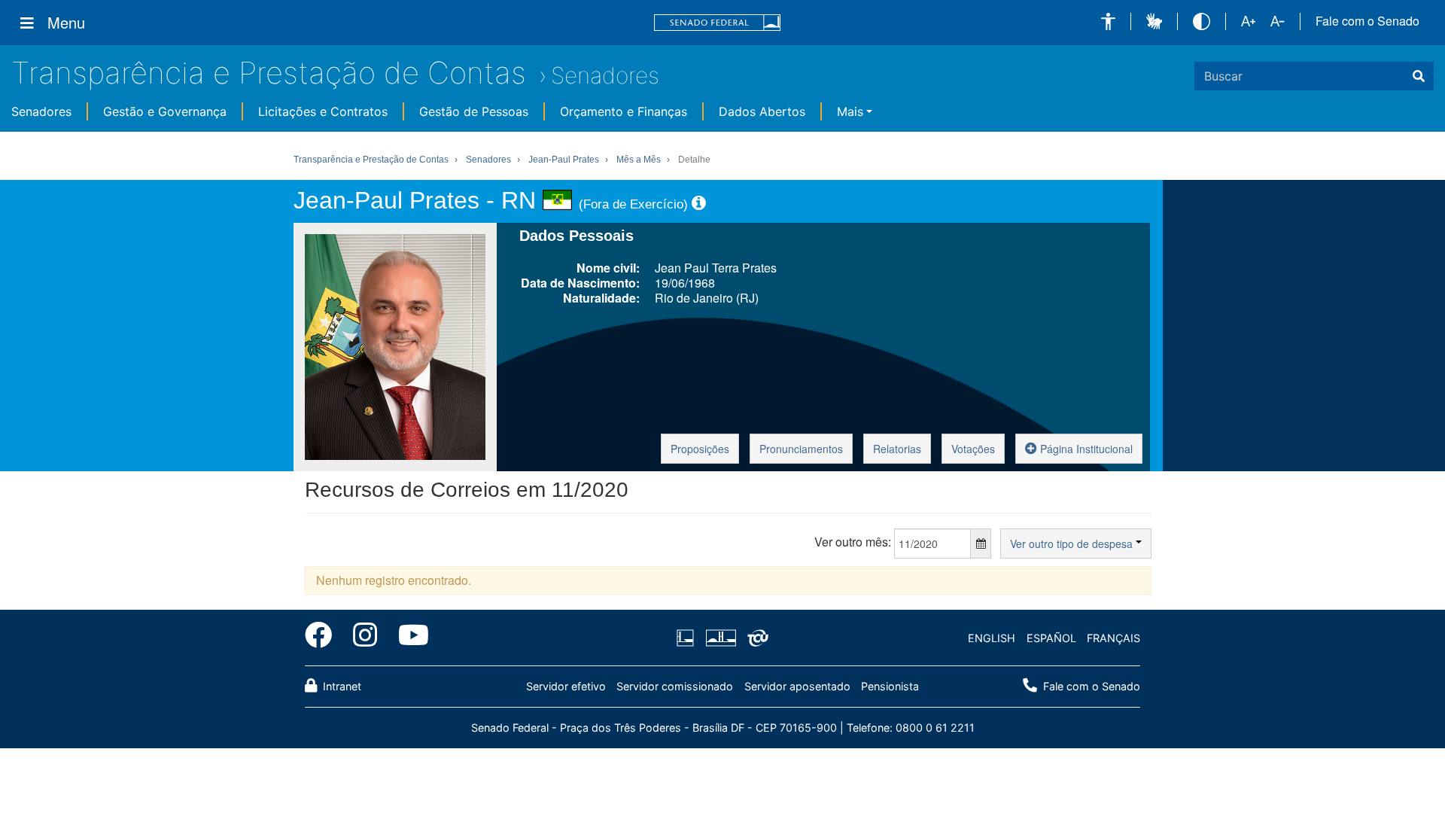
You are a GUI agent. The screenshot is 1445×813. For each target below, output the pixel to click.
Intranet (340, 686)
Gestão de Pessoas (473, 111)
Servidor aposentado (797, 686)
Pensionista (890, 686)
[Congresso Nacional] (720, 638)
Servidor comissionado (674, 686)
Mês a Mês (638, 159)
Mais (850, 111)
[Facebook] (323, 637)
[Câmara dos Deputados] (688, 638)
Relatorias (897, 448)
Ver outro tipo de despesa (1073, 543)
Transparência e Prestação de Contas (268, 72)
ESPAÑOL (1051, 638)
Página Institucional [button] (1085, 448)
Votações (973, 448)
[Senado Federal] (717, 23)
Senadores (605, 75)
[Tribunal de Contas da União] (755, 638)
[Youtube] (408, 637)
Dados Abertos (762, 111)
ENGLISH (991, 638)
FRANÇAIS (1113, 638)
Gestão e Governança (165, 111)
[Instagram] (365, 637)
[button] (1108, 21)
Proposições (700, 448)
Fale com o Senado (1367, 21)
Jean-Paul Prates (563, 159)
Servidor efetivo (566, 686)
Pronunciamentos (801, 448)
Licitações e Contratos (323, 111)
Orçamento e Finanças (623, 111)
